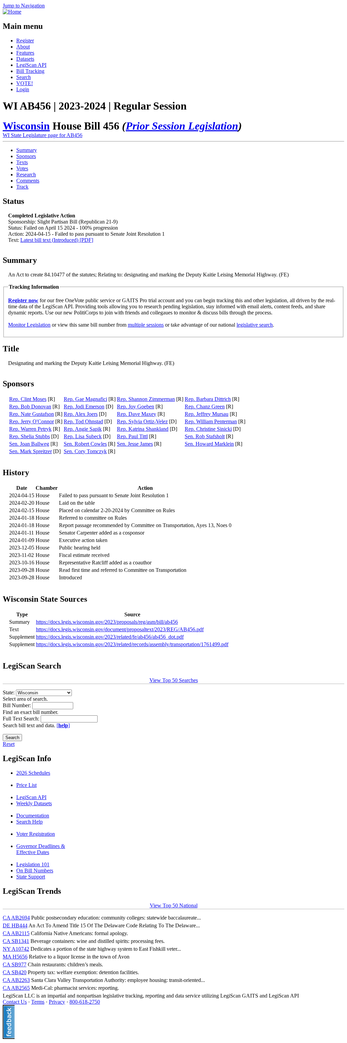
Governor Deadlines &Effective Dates (40, 849)
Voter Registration (35, 834)
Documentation (32, 815)
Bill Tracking (30, 71)
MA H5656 (15, 957)
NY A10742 (16, 949)
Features (25, 53)
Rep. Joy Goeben (135, 406)
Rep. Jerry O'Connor (31, 421)
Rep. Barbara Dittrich (208, 399)
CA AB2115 (16, 933)
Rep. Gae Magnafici (85, 399)
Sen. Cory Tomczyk (85, 451)
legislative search (255, 325)
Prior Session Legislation (182, 126)
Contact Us (15, 1002)
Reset (9, 744)
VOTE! (24, 83)
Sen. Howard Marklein (209, 444)
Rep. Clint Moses (27, 399)
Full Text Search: (22, 718)
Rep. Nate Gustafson (31, 414)
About (23, 47)
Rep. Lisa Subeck (83, 436)
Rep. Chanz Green (205, 406)
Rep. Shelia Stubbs (29, 436)
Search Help (29, 822)
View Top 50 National (174, 905)
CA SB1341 (16, 941)
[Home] (12, 12)
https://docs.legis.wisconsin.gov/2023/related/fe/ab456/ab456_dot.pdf (110, 637)
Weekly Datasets (34, 803)
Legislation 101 (32, 864)
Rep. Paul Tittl (132, 436)
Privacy (57, 1002)
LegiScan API (31, 65)
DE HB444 (15, 925)
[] (63, 725)
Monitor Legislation (29, 325)
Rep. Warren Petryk (30, 429)
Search (23, 77)
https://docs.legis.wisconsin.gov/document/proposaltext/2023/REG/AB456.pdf (120, 629)
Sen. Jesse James (135, 444)
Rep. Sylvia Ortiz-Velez (142, 421)
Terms (37, 1002)
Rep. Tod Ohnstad (83, 421)
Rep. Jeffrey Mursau (206, 414)
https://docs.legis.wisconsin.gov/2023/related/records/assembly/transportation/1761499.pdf (132, 644)
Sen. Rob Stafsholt (205, 436)
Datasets (25, 59)
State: (9, 692)
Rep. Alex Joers (81, 414)
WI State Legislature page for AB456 (42, 135)
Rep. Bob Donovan (30, 406)
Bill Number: (17, 705)
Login (22, 89)
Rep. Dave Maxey (136, 414)
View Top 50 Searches (173, 680)
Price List (26, 785)
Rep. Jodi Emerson (84, 406)
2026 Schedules (33, 773)
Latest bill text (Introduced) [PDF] (56, 240)
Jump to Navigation (24, 5)
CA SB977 (14, 964)
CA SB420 (14, 972)
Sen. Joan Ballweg (29, 444)
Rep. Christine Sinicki (208, 429)
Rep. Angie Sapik (83, 429)
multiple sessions (146, 325)
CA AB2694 (16, 918)
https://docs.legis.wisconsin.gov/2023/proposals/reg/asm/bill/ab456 (107, 622)
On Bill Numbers (34, 870)
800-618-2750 (84, 1002)
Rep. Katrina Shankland (142, 429)
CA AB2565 (16, 988)
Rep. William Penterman (211, 421)
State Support (30, 877)
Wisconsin (26, 126)
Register (25, 40)
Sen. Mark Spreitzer (30, 451)
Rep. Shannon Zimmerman (146, 399)
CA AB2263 (16, 980)
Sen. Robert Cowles (85, 444)
